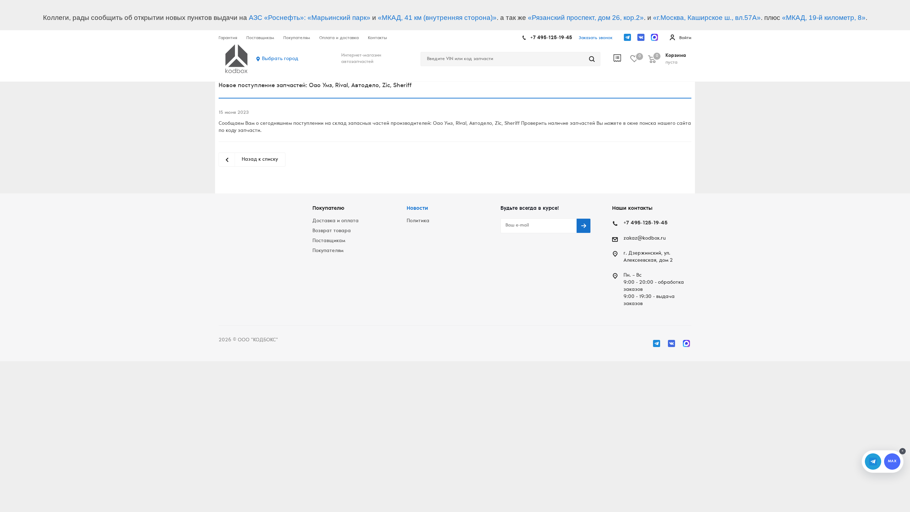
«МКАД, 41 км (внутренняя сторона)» (437, 17)
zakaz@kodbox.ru (644, 238)
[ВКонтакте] (641, 37)
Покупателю (328, 208)
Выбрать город (280, 59)
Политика (418, 221)
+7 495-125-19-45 (551, 38)
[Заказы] (622, 59)
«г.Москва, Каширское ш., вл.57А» (707, 17)
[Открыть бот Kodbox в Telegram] (873, 461)
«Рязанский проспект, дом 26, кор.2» (586, 17)
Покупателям (327, 251)
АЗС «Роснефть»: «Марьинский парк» (309, 17)
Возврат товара (331, 231)
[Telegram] (627, 37)
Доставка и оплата (335, 221)
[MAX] (654, 37)
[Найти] (591, 59)
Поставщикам (328, 241)
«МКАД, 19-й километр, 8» (824, 17)
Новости (417, 208)
